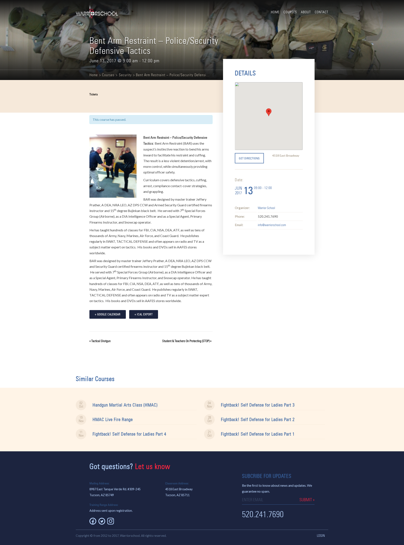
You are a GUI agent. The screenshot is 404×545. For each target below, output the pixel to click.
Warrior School (266, 208)
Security (125, 75)
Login (321, 536)
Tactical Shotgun (100, 341)
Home (275, 12)
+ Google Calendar (108, 314)
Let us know (152, 466)
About (306, 12)
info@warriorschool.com (272, 225)
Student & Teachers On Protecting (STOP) (186, 341)
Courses (290, 12)
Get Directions (249, 158)
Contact (321, 12)
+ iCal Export (144, 314)
